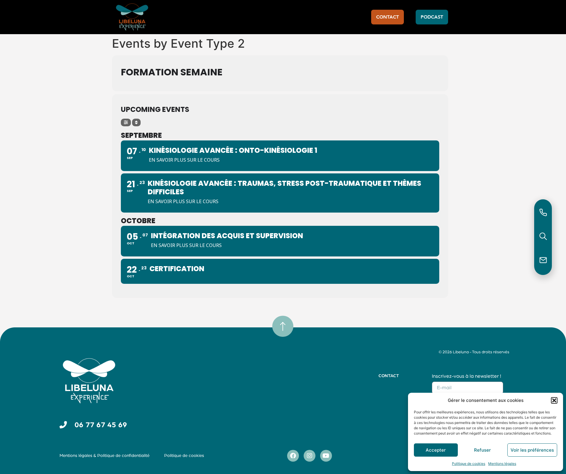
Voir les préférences (532, 450)
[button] (554, 400)
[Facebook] (293, 456)
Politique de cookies (468, 463)
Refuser (482, 450)
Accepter (436, 450)
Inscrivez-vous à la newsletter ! (466, 376)
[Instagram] (309, 456)
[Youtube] (326, 456)
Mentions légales (502, 463)
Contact (389, 376)
